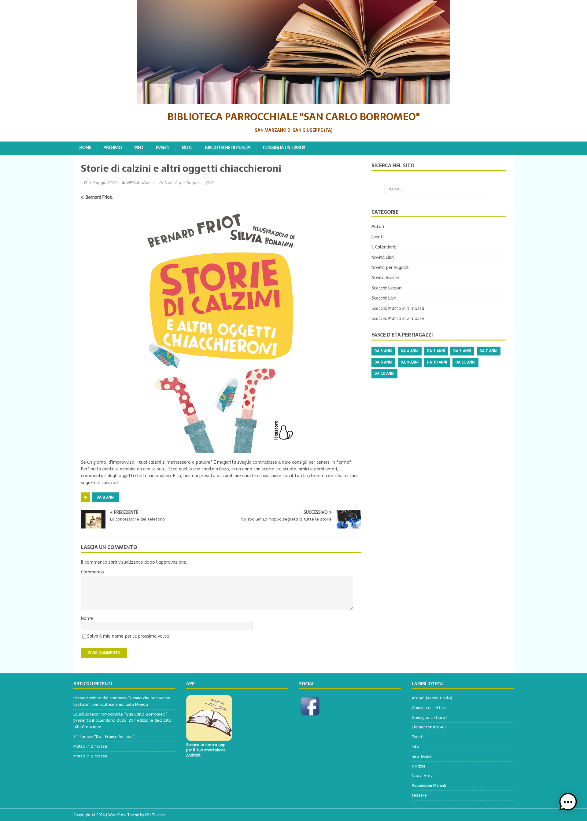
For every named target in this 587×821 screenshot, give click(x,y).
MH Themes (155, 815)
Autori (377, 226)
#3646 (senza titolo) (432, 698)
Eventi (162, 147)
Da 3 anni (383, 351)
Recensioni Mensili (429, 785)
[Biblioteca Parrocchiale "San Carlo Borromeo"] (293, 100)
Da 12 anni (384, 373)
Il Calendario (384, 247)
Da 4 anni (410, 351)
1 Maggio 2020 (103, 182)
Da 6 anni (462, 351)
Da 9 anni (410, 362)
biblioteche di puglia (227, 147)
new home (422, 756)
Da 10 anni (437, 362)
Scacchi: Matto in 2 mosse (397, 318)
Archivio (113, 147)
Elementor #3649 (429, 727)
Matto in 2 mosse (90, 746)
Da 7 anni (488, 351)
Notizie (419, 766)
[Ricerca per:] (438, 189)
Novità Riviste (385, 277)
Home (85, 147)
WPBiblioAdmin (140, 182)
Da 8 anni (105, 497)
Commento (92, 572)
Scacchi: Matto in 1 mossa (397, 308)
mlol (187, 147)
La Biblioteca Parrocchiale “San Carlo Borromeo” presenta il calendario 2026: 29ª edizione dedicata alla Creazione (122, 720)
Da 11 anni (465, 362)
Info (139, 147)
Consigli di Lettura (429, 707)
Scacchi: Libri (383, 298)
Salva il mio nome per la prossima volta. (128, 636)
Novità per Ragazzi (183, 182)
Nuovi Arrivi (423, 775)
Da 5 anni (436, 351)
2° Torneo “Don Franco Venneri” (104, 736)
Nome (87, 618)
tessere (419, 795)
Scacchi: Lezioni (386, 288)
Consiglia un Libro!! (284, 147)
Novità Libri (382, 257)
